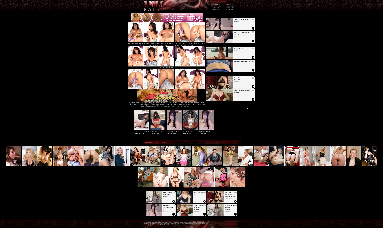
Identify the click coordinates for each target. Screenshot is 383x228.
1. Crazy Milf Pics (216, 4)
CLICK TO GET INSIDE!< (167, 67)
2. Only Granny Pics (216, 6)
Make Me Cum (238, 48)
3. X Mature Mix (215, 7)
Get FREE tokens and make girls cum (243, 33)
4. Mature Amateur (216, 9)
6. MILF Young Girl (230, 6)
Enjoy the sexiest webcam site (243, 61)
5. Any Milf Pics (229, 4)
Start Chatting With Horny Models (242, 20)
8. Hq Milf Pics (229, 9)
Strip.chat (236, 23)
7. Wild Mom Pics (230, 7)
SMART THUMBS (195, 187)
